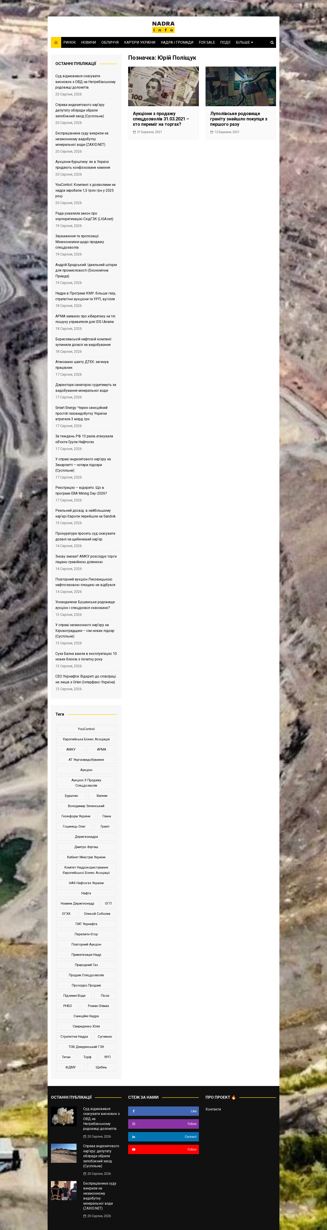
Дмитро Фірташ (86, 847)
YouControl (86, 729)
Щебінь (101, 1067)
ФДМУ (70, 1067)
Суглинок (105, 1037)
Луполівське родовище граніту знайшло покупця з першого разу (238, 119)
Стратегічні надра (74, 1037)
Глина (106, 816)
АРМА (101, 749)
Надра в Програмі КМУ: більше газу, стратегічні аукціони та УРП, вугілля (85, 296)
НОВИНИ (88, 42)
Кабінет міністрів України (86, 857)
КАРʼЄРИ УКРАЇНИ (139, 42)
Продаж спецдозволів (86, 975)
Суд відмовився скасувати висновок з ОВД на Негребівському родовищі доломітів (85, 81)
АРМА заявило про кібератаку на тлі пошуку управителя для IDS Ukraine (85, 319)
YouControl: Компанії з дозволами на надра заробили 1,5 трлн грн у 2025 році (85, 190)
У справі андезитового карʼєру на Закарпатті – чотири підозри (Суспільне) (83, 465)
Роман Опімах (98, 1006)
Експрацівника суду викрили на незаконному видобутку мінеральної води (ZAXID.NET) (81, 139)
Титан (66, 1057)
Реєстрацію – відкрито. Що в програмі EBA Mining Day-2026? (81, 490)
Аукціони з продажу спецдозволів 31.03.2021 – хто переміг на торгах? (161, 119)
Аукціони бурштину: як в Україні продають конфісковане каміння (82, 165)
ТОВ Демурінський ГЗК (86, 1047)
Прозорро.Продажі (86, 985)
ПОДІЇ (225, 42)
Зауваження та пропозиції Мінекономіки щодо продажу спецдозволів (79, 242)
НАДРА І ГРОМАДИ (177, 42)
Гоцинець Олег (74, 826)
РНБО (67, 1006)
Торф (87, 1057)
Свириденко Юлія (86, 1026)
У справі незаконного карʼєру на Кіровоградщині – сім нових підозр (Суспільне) (84, 630)
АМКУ (70, 749)
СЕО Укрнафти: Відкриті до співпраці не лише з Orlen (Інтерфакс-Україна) (85, 679)
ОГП (108, 903)
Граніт (105, 826)
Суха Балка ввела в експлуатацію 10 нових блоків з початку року (86, 657)
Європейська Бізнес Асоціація (86, 739)
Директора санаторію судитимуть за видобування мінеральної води (85, 388)
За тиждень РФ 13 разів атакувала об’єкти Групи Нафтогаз (84, 439)
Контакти (213, 1109)
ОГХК (66, 914)
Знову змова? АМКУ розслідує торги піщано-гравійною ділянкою (86, 559)
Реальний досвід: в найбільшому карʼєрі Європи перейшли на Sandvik (85, 513)
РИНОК (69, 42)
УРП (107, 1057)
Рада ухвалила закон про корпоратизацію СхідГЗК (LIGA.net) (84, 216)
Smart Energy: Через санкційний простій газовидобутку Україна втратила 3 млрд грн (81, 413)
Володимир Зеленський (86, 806)
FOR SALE (207, 42)
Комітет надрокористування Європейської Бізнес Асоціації (86, 870)
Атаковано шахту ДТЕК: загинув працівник (82, 365)
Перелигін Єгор (86, 934)
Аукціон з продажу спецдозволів (86, 783)
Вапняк (102, 796)
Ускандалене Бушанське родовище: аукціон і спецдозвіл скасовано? (85, 605)
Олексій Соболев (97, 914)
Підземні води (74, 996)
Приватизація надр (86, 955)
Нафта (86, 893)
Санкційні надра (86, 1016)
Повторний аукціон (86, 944)
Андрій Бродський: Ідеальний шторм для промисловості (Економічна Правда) (86, 270)
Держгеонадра (86, 837)
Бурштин (71, 796)
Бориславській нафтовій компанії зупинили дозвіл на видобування (83, 342)
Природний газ (86, 965)
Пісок (105, 996)
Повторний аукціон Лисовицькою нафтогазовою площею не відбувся (85, 582)
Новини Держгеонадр (77, 903)
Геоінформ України (75, 816)
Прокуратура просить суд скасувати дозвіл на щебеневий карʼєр (85, 536)
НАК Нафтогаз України (86, 883)
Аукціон (86, 770)
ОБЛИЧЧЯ (110, 42)
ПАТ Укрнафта (86, 924)
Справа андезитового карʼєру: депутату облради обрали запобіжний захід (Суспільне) (80, 110)
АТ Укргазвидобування (86, 760)
